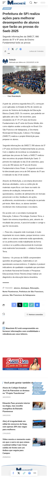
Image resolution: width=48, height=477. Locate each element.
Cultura (37, 383)
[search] (31, 3)
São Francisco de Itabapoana (22, 295)
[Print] (20, 49)
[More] (8, 53)
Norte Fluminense (10, 292)
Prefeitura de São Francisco (31, 292)
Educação (34, 288)
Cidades (7, 8)
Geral (36, 445)
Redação (12, 59)
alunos (17, 288)
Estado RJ (38, 427)
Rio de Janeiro (37, 392)
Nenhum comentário (36, 314)
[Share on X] (12, 49)
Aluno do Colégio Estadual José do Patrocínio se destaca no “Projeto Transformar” (16, 390)
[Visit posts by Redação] (5, 61)
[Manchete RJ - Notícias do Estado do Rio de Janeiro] (16, 2)
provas (6, 295)
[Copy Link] (16, 49)
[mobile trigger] (5, 2)
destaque (25, 288)
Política (37, 409)
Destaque (38, 386)
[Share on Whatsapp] (25, 305)
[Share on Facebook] (8, 49)
